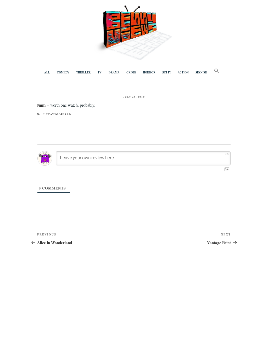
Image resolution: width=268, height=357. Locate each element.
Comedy (63, 72)
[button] (217, 71)
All (47, 72)
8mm (41, 105)
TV (100, 72)
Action (183, 72)
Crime (131, 72)
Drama (114, 72)
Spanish (201, 72)
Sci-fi (166, 72)
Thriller (83, 72)
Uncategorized (57, 114)
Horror (149, 72)
